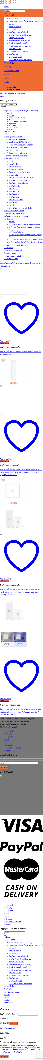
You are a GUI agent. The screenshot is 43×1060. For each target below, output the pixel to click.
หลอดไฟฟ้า (13, 164)
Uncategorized (10, 131)
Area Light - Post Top (17, 118)
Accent (11, 116)
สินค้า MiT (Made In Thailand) (20, 18)
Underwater (13, 127)
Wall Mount (13, 129)
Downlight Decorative (17, 122)
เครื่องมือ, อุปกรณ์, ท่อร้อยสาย (20, 60)
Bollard (11, 120)
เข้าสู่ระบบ (13, 1023)
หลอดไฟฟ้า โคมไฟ (11, 159)
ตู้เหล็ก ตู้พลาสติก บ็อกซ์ (18, 43)
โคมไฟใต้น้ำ (14, 202)
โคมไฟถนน (13, 54)
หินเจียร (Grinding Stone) (14, 211)
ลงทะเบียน (4, 1057)
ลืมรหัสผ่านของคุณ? (8, 1028)
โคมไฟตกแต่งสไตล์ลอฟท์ (18, 183)
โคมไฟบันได (14, 192)
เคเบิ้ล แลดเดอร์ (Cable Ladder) (21, 145)
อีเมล (2, 1038)
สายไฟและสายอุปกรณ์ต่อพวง (20, 46)
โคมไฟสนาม (14, 197)
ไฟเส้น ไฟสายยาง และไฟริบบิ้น (20, 208)
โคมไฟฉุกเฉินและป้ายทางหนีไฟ (21, 178)
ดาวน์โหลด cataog (11, 71)
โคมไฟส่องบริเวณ (16, 200)
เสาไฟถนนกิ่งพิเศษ (16, 232)
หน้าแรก (7, 11)
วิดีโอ (6, 78)
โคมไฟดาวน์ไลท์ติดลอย (18, 181)
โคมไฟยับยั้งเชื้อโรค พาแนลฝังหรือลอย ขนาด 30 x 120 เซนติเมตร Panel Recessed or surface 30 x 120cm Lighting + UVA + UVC (21, 472)
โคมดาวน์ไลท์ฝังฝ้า (16, 170)
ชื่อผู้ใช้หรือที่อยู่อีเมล (8, 1014)
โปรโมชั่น (8, 67)
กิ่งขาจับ (12, 222)
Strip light (12, 125)
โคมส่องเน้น (13, 175)
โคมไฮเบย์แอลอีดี (15, 57)
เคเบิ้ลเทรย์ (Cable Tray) (18, 148)
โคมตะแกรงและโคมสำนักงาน (21, 172)
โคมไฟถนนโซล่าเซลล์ (13, 250)
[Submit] (5, 13)
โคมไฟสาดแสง (15, 49)
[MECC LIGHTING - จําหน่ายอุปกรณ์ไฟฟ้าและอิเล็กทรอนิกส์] (8, 2)
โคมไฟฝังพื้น (14, 194)
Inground (12, 123)
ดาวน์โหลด (8, 737)
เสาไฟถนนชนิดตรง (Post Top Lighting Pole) (26, 239)
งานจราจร (8, 134)
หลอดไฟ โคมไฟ (15, 27)
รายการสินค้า (9, 15)
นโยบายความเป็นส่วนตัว (12, 1052)
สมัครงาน (8, 745)
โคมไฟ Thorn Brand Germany (20, 35)
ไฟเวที (11, 205)
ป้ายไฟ (11, 161)
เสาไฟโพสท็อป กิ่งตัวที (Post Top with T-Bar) (26, 242)
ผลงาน (7, 74)
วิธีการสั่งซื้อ (9, 63)
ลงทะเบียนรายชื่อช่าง (12, 748)
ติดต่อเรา (7, 82)
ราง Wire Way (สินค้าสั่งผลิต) (20, 40)
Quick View (4, 343)
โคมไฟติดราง (14, 189)
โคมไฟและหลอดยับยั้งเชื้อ (19, 32)
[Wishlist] (1, 296)
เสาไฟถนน (13, 29)
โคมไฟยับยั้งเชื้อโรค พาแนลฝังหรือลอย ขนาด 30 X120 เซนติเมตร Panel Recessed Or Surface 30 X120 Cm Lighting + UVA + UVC (21, 711)
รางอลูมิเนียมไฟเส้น (16, 38)
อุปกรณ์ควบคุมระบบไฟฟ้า (19, 51)
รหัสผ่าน (4, 1019)
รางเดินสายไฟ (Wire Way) (19, 142)
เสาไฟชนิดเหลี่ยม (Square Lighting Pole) (24, 224)
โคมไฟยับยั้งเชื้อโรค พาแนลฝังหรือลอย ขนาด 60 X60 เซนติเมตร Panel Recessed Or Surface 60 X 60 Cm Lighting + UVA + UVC (20, 592)
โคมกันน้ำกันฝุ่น (15, 167)
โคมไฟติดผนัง (14, 186)
